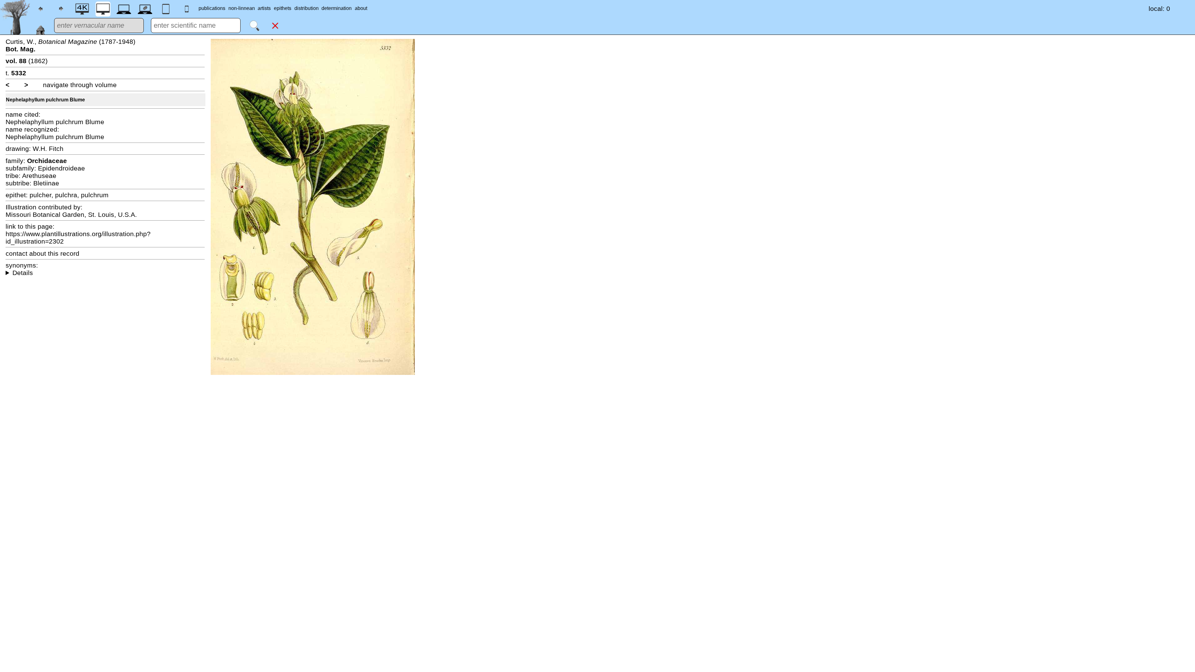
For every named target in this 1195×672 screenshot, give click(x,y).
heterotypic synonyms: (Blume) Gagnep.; (105, 273)
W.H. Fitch (48, 148)
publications (212, 8)
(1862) (27, 60)
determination (336, 8)
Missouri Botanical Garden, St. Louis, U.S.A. (71, 214)
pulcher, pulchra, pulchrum (69, 194)
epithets (282, 8)
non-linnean (241, 8)
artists (264, 8)
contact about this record (42, 253)
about (361, 8)
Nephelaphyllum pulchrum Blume (45, 99)
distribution (306, 8)
